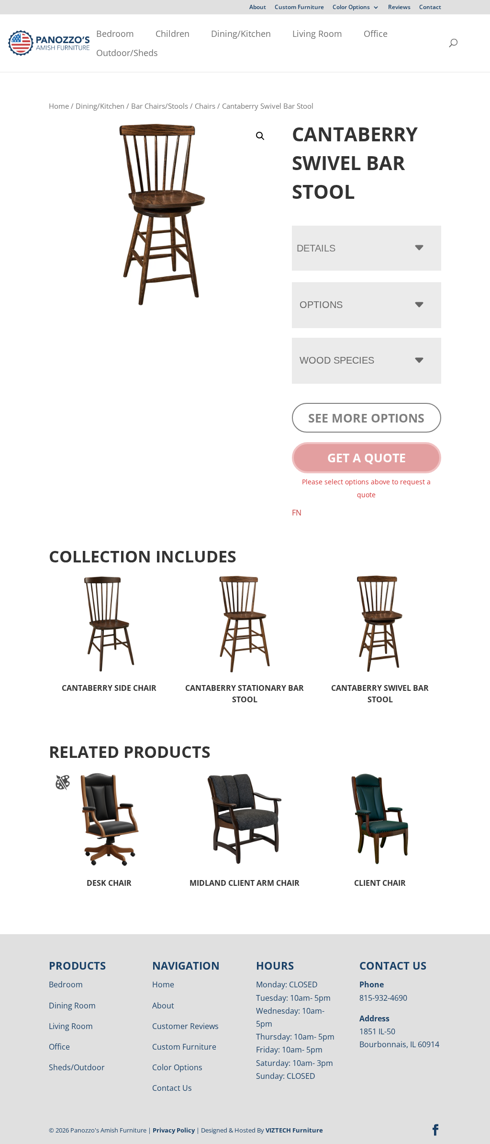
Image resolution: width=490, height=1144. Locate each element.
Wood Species (337, 360)
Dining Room (72, 1005)
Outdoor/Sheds (127, 52)
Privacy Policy (174, 1130)
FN (296, 512)
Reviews (399, 7)
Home (59, 106)
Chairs (205, 106)
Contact (430, 7)
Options (321, 304)
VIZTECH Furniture (294, 1130)
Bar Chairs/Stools (159, 106)
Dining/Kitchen (241, 33)
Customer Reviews (185, 1026)
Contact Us (172, 1088)
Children (172, 33)
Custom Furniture (299, 7)
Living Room (317, 33)
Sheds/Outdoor (77, 1067)
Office (376, 33)
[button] (260, 136)
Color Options (351, 7)
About (257, 7)
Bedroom (115, 33)
